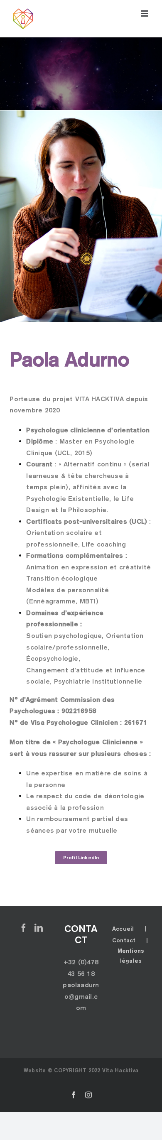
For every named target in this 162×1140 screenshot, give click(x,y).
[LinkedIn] (38, 928)
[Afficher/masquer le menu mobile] (145, 13)
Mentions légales (131, 955)
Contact (124, 940)
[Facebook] (24, 928)
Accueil (123, 928)
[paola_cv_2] (81, 114)
